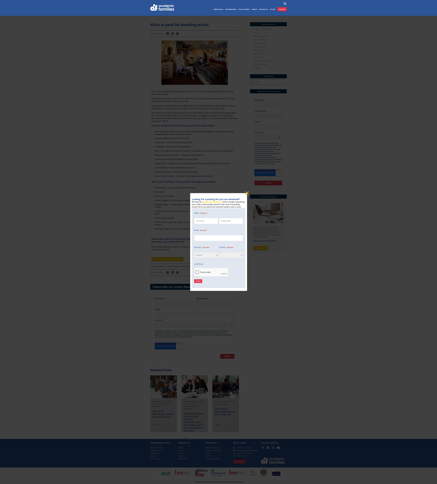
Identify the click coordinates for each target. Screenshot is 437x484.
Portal (272, 9)
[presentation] (211, 272)
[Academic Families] (162, 8)
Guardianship (230, 9)
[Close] (247, 193)
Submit (198, 281)
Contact (282, 9)
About (254, 9)
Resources (263, 9)
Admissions (218, 9)
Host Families (244, 9)
